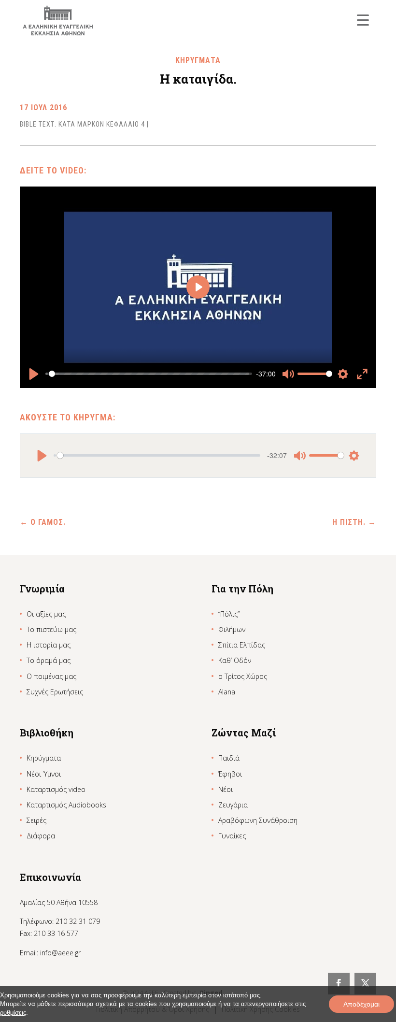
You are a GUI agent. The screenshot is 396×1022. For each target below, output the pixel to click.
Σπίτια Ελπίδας (241, 644)
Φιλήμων (231, 629)
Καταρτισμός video (56, 789)
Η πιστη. (354, 522)
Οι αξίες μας (46, 614)
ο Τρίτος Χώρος (242, 676)
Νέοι (225, 789)
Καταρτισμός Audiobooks (66, 804)
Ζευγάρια (233, 804)
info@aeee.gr (60, 952)
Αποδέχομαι (361, 1004)
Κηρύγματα (44, 758)
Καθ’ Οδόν (234, 660)
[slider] (149, 374)
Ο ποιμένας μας (51, 676)
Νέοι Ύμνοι (44, 773)
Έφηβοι (230, 773)
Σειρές (36, 820)
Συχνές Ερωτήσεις (55, 691)
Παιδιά (229, 758)
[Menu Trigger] (363, 19)
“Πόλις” (229, 614)
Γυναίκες (232, 835)
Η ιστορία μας (49, 644)
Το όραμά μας (49, 660)
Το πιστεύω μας (51, 629)
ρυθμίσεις (13, 1012)
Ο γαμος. (43, 522)
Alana (226, 691)
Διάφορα (41, 835)
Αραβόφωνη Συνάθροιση (257, 820)
